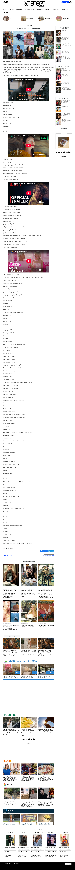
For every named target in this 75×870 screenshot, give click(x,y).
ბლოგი (66, 2)
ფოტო (66, 9)
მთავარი (5, 9)
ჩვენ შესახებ (8, 863)
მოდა (12, 9)
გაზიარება (45, 551)
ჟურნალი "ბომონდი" (43, 9)
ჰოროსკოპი (66, 18)
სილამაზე (19, 9)
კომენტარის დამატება (48, 555)
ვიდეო (8, 12)
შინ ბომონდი (49, 18)
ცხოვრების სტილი (29, 9)
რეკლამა (16, 863)
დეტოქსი (30, 18)
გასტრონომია (56, 9)
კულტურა (12, 18)
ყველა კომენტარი (8, 555)
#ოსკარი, (10, 548)
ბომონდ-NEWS (51, 832)
